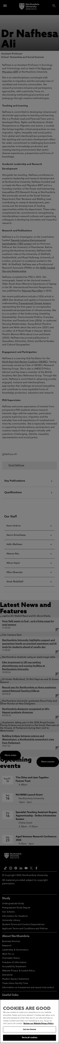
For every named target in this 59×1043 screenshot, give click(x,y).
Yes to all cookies (29, 1038)
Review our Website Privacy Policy (38, 1024)
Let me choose (29, 1029)
